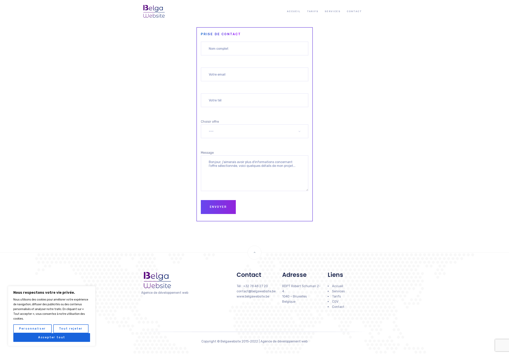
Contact (354, 11)
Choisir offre (210, 122)
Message (207, 153)
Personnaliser (32, 328)
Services (332, 11)
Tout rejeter (71, 328)
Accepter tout (51, 337)
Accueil (294, 11)
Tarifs (312, 11)
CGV (335, 301)
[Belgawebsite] (150, 11)
